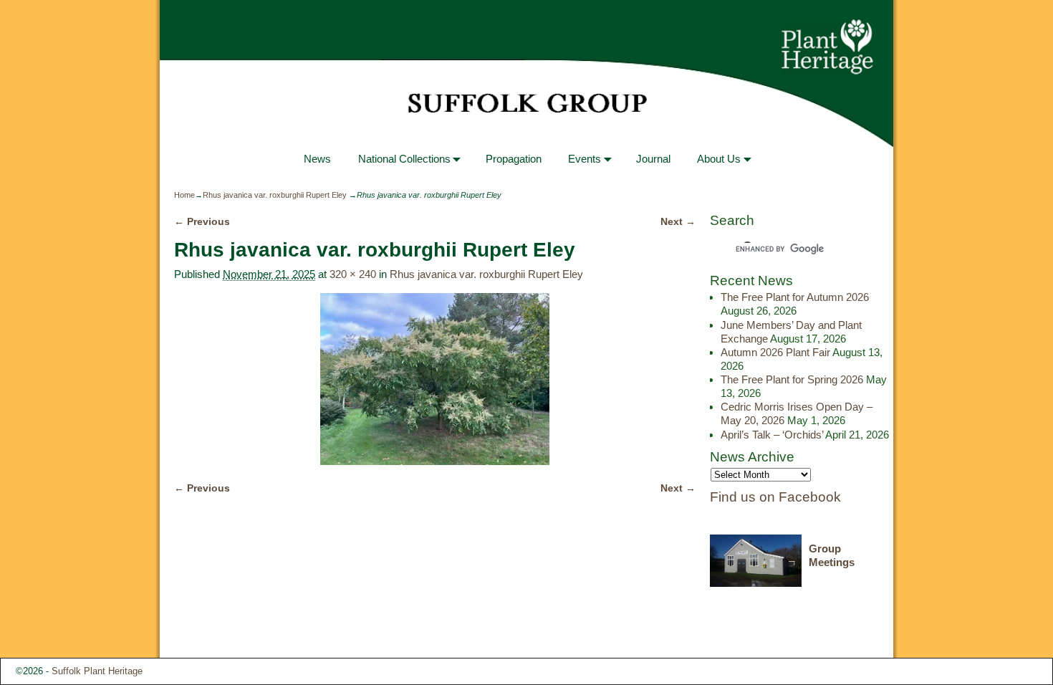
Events (584, 159)
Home (184, 195)
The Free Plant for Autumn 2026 (795, 297)
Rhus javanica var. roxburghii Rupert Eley (275, 195)
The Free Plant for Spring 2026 (792, 379)
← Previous (202, 221)
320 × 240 (353, 274)
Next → (678, 221)
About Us (719, 159)
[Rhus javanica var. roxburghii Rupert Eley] (434, 379)
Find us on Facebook (775, 496)
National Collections (404, 159)
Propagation (514, 159)
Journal (653, 159)
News (317, 159)
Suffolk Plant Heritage (97, 671)
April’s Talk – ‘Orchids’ (772, 434)
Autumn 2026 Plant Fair (775, 352)
